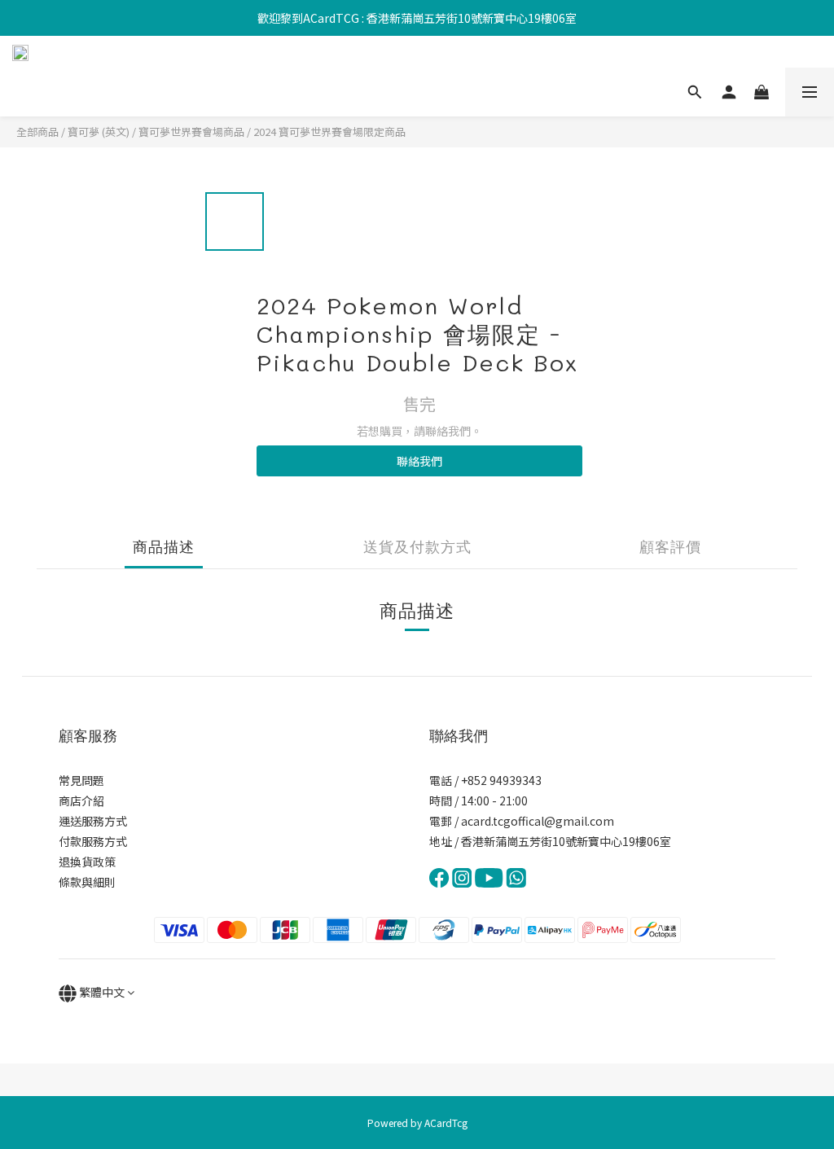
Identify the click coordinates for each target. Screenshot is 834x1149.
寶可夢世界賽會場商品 (191, 131)
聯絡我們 (419, 461)
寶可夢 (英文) (98, 131)
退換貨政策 (87, 861)
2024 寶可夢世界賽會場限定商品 (329, 131)
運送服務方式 (93, 821)
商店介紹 (81, 800)
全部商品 (37, 131)
